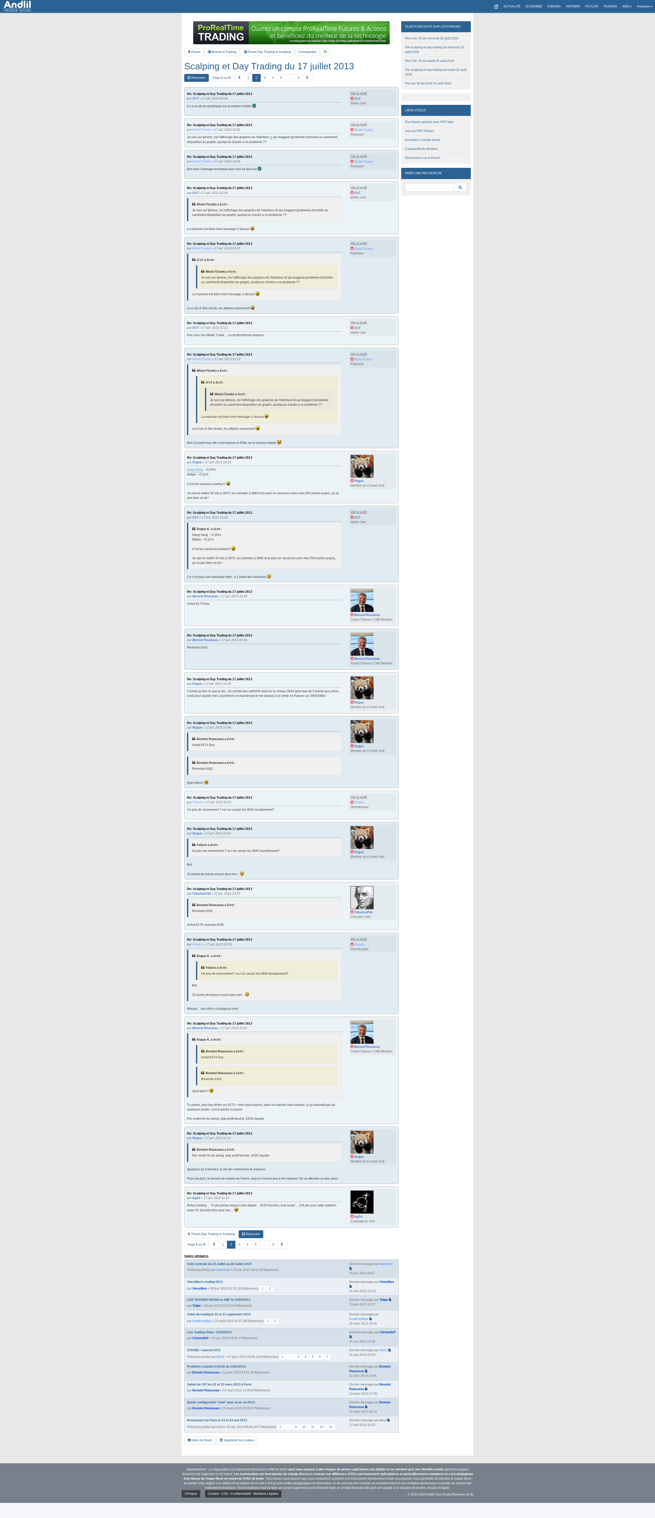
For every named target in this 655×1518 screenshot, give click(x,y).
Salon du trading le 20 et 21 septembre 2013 (219, 1314)
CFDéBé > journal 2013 (204, 1350)
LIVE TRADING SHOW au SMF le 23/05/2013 (218, 1300)
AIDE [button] (625, 6)
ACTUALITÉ (512, 6)
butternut (223, 1270)
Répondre (198, 78)
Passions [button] (643, 6)
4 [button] (273, 78)
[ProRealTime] (291, 32)
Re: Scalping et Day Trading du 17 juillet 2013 (219, 94)
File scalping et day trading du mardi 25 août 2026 (436, 72)
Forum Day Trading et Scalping (269, 52)
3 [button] (265, 78)
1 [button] (248, 78)
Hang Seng (195, 469)
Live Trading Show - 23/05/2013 (209, 1332)
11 (312, 1427)
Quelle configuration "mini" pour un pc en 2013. (221, 1402)
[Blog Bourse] (17, 6)
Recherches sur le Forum (422, 158)
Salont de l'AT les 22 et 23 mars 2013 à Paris (219, 1384)
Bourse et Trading (223, 52)
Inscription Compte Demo (422, 140)
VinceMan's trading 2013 (205, 1282)
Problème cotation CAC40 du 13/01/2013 (216, 1366)
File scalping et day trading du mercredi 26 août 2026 (434, 50)
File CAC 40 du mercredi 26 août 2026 (431, 38)
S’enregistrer (307, 52)
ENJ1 (220, 1357)
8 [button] (299, 78)
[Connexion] (325, 52)
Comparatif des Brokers (421, 149)
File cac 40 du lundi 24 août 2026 (428, 83)
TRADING (610, 6)
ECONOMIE (534, 6)
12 (321, 1427)
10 (304, 1427)
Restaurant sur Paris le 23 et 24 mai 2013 (217, 1420)
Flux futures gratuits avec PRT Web (429, 122)
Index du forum (201, 1440)
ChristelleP (200, 1338)
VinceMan (199, 1288)
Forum (195, 52)
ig (271, 137)
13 (330, 1427)
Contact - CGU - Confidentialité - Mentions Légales (243, 1493)
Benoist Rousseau (205, 1372)
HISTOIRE (573, 6)
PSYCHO (591, 6)
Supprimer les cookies (238, 1440)
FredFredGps (202, 1321)
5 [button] (281, 78)
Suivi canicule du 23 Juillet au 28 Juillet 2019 (219, 1264)
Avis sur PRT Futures (419, 131)
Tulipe (196, 1305)
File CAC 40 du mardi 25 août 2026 (429, 61)
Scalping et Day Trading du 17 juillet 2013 (269, 66)
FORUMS (554, 6)
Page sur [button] (222, 78)
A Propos (191, 1493)
